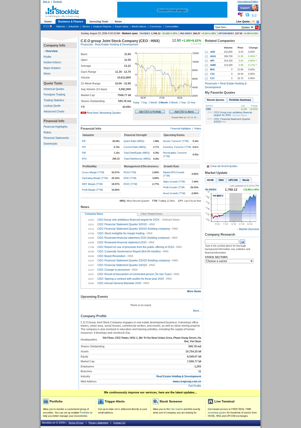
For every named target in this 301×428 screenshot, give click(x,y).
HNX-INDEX (186, 33)
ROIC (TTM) (130, 184)
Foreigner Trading (54, 94)
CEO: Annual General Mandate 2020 (119, 283)
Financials (87, 44)
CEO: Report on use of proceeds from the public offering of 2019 (135, 247)
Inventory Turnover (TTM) (177, 147)
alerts (117, 409)
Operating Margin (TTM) (95, 178)
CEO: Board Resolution (111, 256)
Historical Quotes (54, 89)
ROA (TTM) (130, 172)
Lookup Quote (52, 105)
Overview (52, 51)
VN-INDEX (144, 33)
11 (188, 117)
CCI (212, 78)
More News (194, 291)
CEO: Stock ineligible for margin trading (121, 233)
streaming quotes (217, 412)
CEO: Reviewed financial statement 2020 (122, 242)
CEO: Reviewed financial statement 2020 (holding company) (133, 237)
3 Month (163, 102)
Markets (60, 26)
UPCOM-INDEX (226, 33)
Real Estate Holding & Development (116, 44)
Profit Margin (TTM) (92, 189)
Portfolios (85, 412)
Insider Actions (52, 62)
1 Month (153, 102)
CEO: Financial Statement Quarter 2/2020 (122, 265)
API (212, 60)
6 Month (173, 102)
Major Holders (52, 68)
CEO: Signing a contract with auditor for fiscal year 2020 (130, 278)
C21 (212, 74)
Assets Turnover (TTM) (176, 141)
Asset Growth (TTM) (174, 193)
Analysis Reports (102, 26)
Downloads (50, 143)
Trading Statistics (54, 100)
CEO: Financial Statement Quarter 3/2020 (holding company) (133, 228)
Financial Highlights (55, 126)
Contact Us (119, 422)
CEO (208, 109)
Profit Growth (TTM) (174, 187)
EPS (84, 158)
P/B (84, 152)
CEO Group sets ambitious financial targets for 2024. (128, 219)
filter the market (174, 409)
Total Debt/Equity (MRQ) (137, 152)
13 (191, 117)
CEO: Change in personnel (113, 269)
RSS (46, 26)
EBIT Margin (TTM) (92, 184)
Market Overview (249, 229)
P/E (84, 141)
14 (195, 117)
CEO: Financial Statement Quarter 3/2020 (122, 224)
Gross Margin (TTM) (93, 172)
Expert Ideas (121, 26)
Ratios (47, 132)
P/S (84, 147)
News (47, 73)
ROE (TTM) (130, 178)
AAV (212, 51)
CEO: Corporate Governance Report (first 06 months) (129, 251)
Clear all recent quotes (223, 166)
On (253, 21)
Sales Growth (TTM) (174, 181)
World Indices (139, 26)
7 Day (144, 102)
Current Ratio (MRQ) (135, 147)
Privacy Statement (98, 422)
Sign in (46, 1)
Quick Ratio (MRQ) (134, 141)
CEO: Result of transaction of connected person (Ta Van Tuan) (134, 274)
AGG (213, 56)
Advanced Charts (54, 111)
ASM (213, 65)
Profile (47, 56)
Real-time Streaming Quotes (104, 112)
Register (57, 1)
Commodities (172, 26)
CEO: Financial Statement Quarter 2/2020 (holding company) (133, 260)
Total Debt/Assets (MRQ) (137, 158)
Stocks (86, 26)
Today (136, 102)
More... (197, 310)
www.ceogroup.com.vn (187, 381)
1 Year (182, 102)
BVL (212, 69)
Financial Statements (56, 138)
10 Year (191, 102)
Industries (74, 26)
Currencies (156, 26)
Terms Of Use (76, 422)
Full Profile (194, 385)
